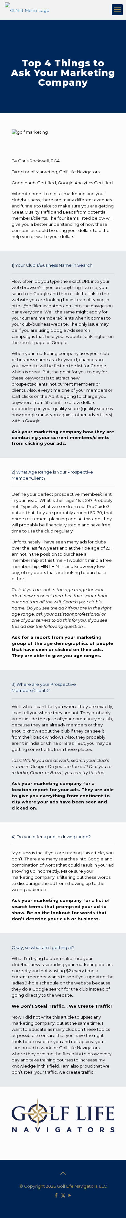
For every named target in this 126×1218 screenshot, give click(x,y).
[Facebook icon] (56, 1195)
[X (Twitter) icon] (63, 1195)
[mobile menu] (117, 9)
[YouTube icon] (70, 1195)
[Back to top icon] (63, 1173)
